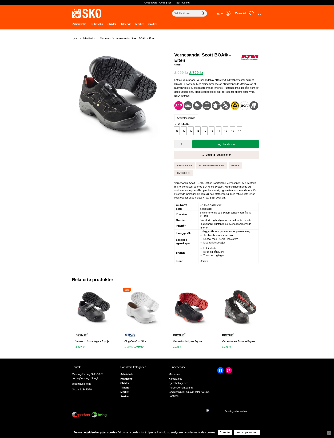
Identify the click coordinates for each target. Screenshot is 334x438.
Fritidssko (97, 23)
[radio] (177, 131)
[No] (329, 433)
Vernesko (105, 38)
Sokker (152, 23)
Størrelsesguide (186, 117)
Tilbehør (126, 23)
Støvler (112, 23)
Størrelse (182, 124)
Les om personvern (247, 432)
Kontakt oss (175, 378)
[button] (216, 155)
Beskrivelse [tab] (184, 165)
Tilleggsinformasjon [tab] (211, 165)
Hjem (75, 38)
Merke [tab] (235, 165)
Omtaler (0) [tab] (183, 173)
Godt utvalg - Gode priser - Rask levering (167, 2)
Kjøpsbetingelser (178, 383)
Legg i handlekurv (226, 144)
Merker (139, 23)
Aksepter (225, 432)
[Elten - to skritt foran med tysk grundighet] (250, 58)
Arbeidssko (79, 23)
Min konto (174, 374)
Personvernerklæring (181, 387)
